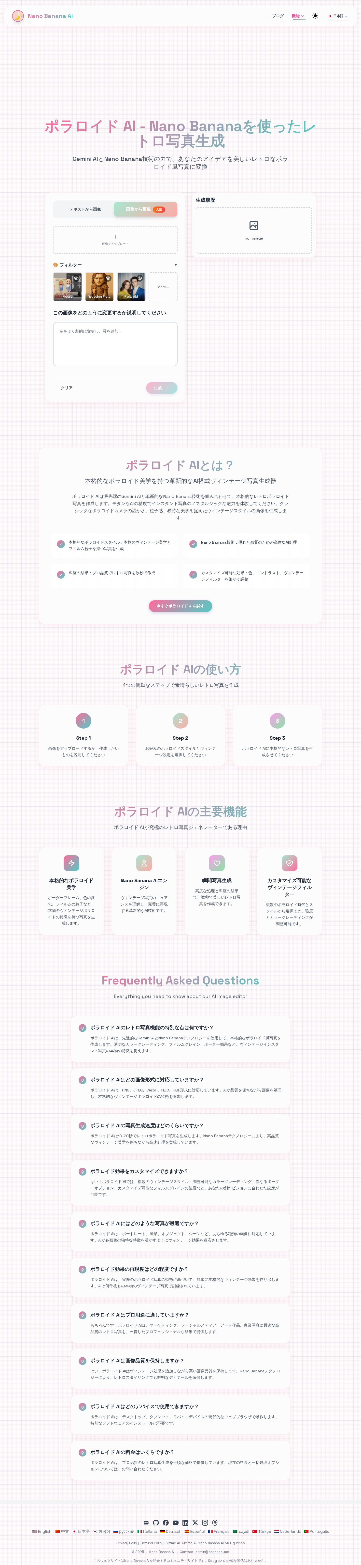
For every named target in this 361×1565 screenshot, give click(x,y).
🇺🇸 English (41, 1531)
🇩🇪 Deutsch (170, 1531)
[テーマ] (315, 16)
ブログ (278, 15)
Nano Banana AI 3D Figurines (221, 1543)
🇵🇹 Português (316, 1531)
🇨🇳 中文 (62, 1531)
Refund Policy (152, 1543)
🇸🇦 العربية (241, 1531)
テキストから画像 (85, 209)
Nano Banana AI (162, 1552)
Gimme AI (173, 1543)
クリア (67, 387)
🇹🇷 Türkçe (261, 1531)
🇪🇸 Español (194, 1531)
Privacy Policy (127, 1543)
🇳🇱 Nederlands (287, 1531)
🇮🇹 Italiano (147, 1531)
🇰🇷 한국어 (101, 1531)
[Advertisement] (180, 63)
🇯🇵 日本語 (336, 16)
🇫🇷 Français (219, 1531)
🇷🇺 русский (123, 1531)
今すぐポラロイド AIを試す (180, 606)
